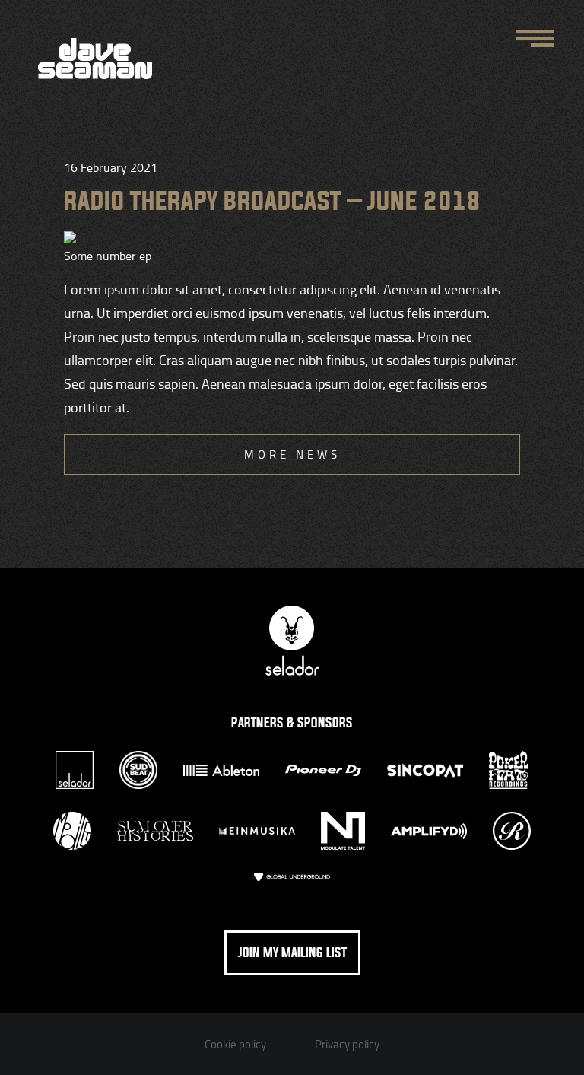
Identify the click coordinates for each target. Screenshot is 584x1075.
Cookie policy (235, 1044)
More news (292, 455)
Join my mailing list (292, 953)
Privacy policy (347, 1044)
